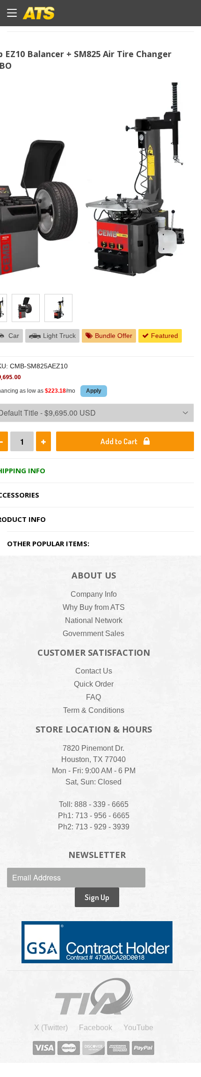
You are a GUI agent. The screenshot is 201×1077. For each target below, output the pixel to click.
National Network (93, 620)
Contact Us (93, 671)
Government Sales (93, 633)
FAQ (93, 697)
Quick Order (94, 684)
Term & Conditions (93, 710)
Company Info (94, 594)
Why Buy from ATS (94, 607)
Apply (93, 391)
